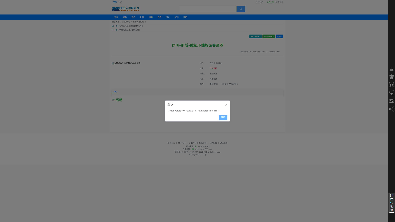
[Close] (226, 105)
